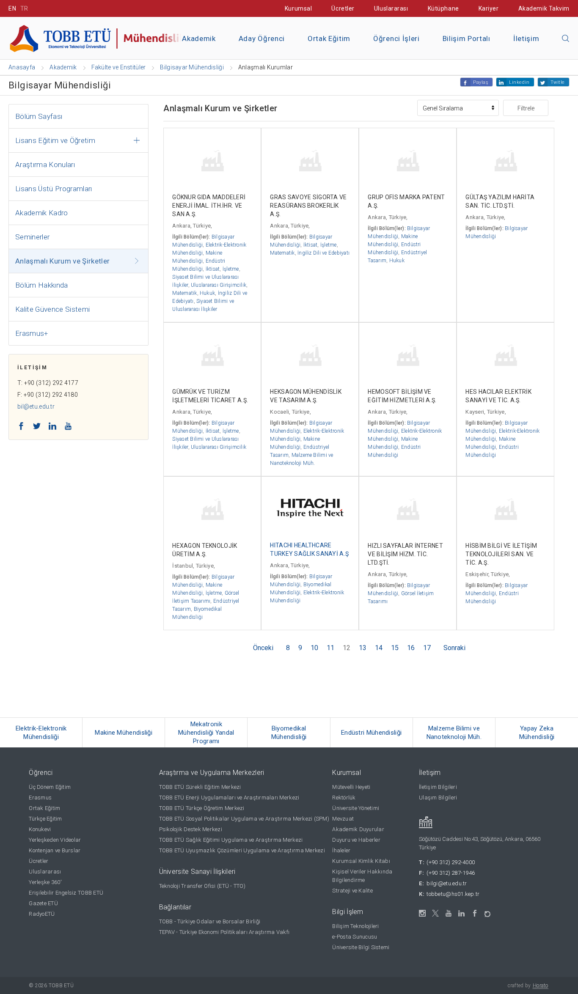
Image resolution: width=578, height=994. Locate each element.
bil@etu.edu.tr (36, 406)
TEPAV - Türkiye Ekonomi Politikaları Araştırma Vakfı (224, 932)
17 (427, 648)
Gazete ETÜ (43, 903)
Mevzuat (343, 819)
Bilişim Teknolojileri (355, 926)
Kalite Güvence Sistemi (52, 309)
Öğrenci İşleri (396, 38)
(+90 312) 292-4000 (451, 862)
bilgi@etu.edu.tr (447, 883)
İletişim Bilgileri (438, 787)
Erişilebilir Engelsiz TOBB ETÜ (66, 893)
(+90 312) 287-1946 (451, 873)
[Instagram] (422, 913)
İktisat (213, 269)
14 (379, 648)
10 (314, 648)
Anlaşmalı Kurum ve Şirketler (62, 261)
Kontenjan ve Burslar (54, 850)
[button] (566, 39)
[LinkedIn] (461, 913)
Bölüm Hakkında (41, 285)
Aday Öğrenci (262, 38)
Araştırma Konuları (45, 164)
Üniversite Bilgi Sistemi (360, 947)
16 (411, 648)
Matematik (184, 293)
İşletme (231, 269)
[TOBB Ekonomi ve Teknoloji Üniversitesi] (103, 37)
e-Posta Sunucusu (354, 937)
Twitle (557, 82)
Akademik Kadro (41, 213)
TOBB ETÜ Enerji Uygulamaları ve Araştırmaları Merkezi (229, 797)
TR (24, 8)
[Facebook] (475, 913)
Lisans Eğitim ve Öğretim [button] (55, 140)
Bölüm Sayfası (38, 116)
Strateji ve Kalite (352, 890)
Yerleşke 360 (45, 882)
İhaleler (341, 850)
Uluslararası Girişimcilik (218, 285)
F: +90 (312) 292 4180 (47, 394)
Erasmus (40, 797)
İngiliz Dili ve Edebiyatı (323, 253)
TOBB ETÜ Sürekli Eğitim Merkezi (200, 787)
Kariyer (489, 8)
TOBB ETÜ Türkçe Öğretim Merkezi (202, 808)
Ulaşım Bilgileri (438, 797)
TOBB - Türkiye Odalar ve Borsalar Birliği (210, 921)
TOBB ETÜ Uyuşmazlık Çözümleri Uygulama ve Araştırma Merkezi (242, 850)
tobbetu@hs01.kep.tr (453, 894)
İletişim (526, 38)
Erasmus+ (31, 333)
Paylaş (480, 82)
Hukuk (207, 293)
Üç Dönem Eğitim (50, 787)
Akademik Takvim (544, 8)
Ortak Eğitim (329, 38)
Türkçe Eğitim (45, 819)
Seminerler (32, 237)
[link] (41, 732)
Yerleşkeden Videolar (55, 840)
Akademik (198, 38)
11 (330, 648)
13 (362, 648)
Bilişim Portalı (466, 38)
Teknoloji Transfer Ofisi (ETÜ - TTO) (202, 886)
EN (12, 8)
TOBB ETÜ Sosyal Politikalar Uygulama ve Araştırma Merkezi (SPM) (244, 819)
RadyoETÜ (42, 914)
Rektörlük (343, 797)
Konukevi (40, 829)
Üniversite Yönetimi (355, 808)
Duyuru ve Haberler (356, 840)
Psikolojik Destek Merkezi (191, 829)
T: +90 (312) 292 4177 (47, 382)
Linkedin (519, 82)
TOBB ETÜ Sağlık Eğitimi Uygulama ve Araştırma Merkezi (231, 840)
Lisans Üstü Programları (53, 188)
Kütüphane (443, 8)
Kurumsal (298, 8)
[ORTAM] (488, 911)
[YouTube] (448, 913)
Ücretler (342, 8)
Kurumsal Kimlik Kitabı (361, 861)
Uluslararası (391, 8)
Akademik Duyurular (358, 829)
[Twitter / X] (435, 913)
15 (395, 648)
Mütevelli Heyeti (351, 787)
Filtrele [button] (525, 108)
